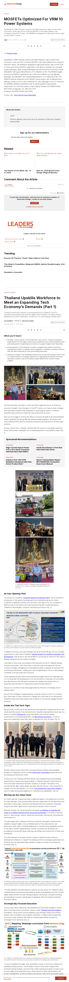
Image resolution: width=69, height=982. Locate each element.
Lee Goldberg (8, 321)
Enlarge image (12, 53)
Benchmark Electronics (43, 717)
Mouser (38, 239)
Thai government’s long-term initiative (47, 788)
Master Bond (9, 242)
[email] (40, 46)
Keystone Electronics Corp (13, 239)
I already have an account (34, 206)
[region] (34, 189)
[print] (64, 46)
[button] (5, 4)
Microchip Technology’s (41, 772)
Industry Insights (9, 292)
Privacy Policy (7, 979)
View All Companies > (34, 246)
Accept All (60, 978)
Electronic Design (28, 321)
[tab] (9, 184)
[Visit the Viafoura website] (60, 193)
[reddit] (37, 46)
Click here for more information (25, 95)
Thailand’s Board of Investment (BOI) (36, 598)
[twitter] (34, 46)
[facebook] (28, 46)
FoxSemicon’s (22, 714)
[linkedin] (31, 46)
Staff (5, 40)
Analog (6, 13)
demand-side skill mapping (51, 910)
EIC (17, 786)
